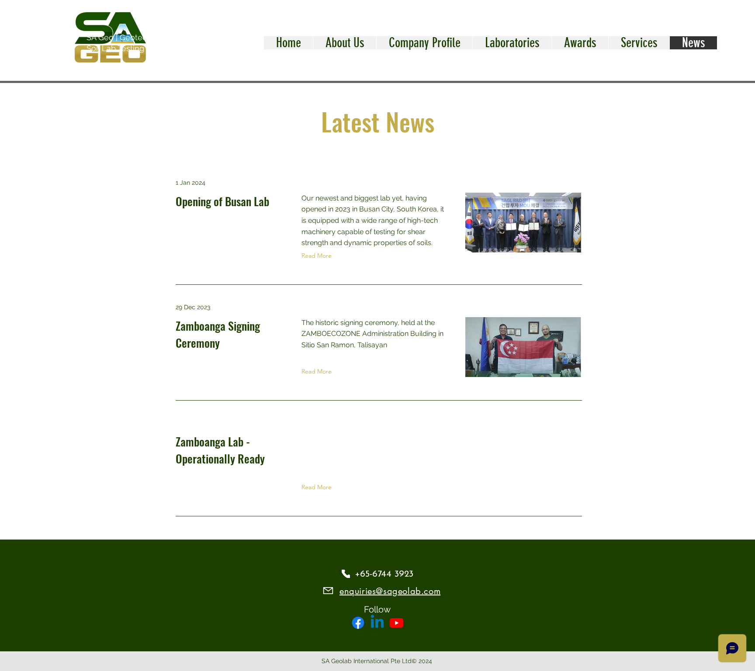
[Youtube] (396, 623)
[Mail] (327, 590)
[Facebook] (358, 623)
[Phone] (346, 574)
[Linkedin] (377, 623)
